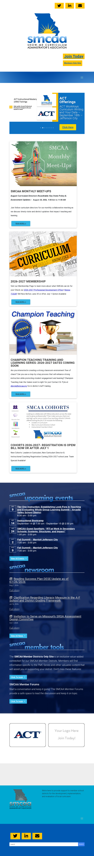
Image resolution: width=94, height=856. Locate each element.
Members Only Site (72, 63)
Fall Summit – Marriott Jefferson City (37, 539)
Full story (14, 590)
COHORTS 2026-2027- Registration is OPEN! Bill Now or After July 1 (43, 446)
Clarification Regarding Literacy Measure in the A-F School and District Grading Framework (44, 599)
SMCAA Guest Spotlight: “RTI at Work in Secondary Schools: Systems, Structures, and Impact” (46, 530)
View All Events (17, 558)
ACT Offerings (67, 100)
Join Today (73, 56)
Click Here (67, 127)
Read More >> (21, 394)
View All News (17, 636)
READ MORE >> (21, 223)
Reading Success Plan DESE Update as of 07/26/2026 (39, 580)
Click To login (17, 677)
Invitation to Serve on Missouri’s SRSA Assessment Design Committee (45, 618)
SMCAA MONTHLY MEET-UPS (31, 191)
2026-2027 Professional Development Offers (43, 290)
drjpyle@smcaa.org (19, 386)
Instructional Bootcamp (30, 520)
